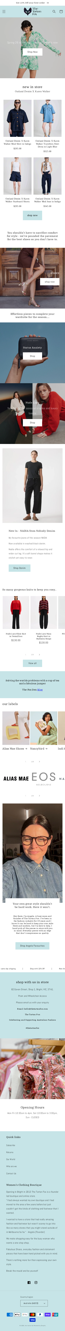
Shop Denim (19, 567)
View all (33, 663)
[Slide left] (25, 654)
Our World (10, 1159)
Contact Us (11, 1173)
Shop (32, 356)
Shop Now (32, 51)
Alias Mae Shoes (13, 748)
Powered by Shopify (40, 1325)
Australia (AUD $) (31, 1303)
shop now (32, 215)
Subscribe (10, 1145)
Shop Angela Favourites (32, 945)
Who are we (11, 1166)
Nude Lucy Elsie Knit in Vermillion (16, 635)
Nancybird (37, 748)
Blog (40, 689)
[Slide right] (39, 654)
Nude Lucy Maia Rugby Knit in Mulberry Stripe (43, 636)
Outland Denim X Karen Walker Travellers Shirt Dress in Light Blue (47, 144)
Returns (9, 1152)
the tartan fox (29, 1325)
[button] (3, 11)
